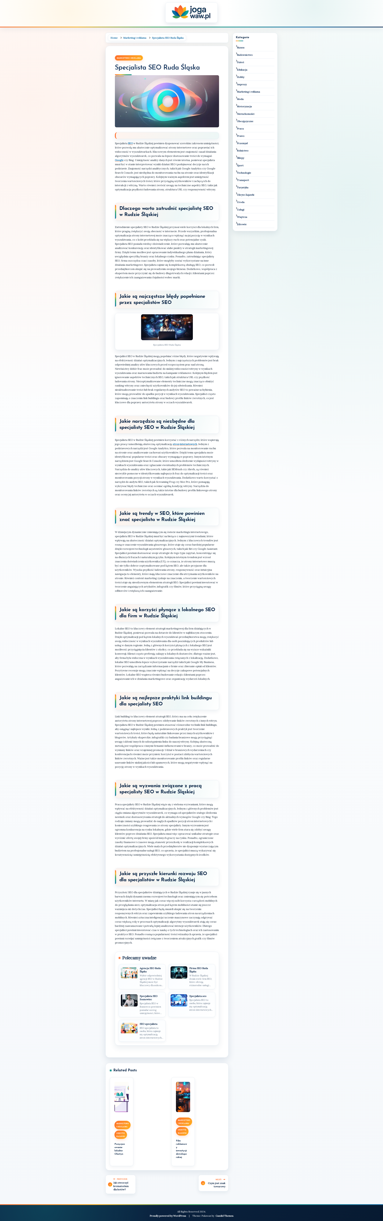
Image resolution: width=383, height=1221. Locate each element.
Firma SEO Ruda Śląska (198, 970)
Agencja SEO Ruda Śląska (150, 970)
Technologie (244, 172)
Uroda (240, 202)
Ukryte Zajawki (120, 1134)
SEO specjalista (148, 1023)
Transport (243, 180)
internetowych (188, 444)
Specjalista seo (197, 996)
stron (176, 444)
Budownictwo (245, 54)
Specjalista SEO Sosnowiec (149, 998)
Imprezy (242, 84)
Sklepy (240, 157)
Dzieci (240, 62)
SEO (130, 143)
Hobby (240, 76)
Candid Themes (224, 1215)
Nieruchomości (245, 113)
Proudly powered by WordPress (168, 1215)
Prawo (240, 135)
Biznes (240, 47)
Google (119, 160)
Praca (240, 128)
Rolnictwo (243, 150)
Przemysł (242, 143)
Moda (240, 99)
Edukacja (242, 69)
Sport (240, 165)
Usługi (240, 209)
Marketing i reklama (129, 58)
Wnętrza (242, 216)
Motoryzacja (244, 106)
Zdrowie (242, 224)
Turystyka (242, 187)
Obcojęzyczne (245, 121)
